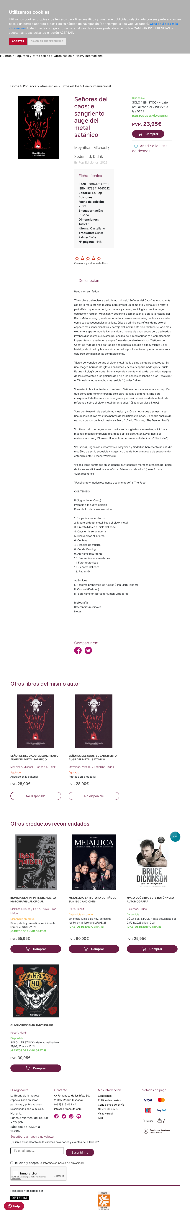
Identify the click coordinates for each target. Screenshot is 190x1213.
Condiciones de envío (111, 1104)
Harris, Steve (41, 908)
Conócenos (105, 1095)
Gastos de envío (107, 1109)
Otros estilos (63, 56)
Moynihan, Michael (22, 766)
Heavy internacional (89, 56)
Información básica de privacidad (63, 1162)
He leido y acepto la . (49, 1163)
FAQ (100, 1117)
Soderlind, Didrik (45, 766)
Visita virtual (105, 1113)
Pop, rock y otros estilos (32, 56)
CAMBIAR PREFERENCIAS (47, 41)
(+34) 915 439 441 (66, 1104)
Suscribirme (80, 1152)
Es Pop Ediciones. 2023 (91, 162)
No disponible (35, 796)
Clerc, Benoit (76, 908)
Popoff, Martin (18, 1032)
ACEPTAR (18, 41)
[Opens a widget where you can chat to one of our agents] (14, 1206)
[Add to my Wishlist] (136, 146)
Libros (7, 56)
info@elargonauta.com (67, 1108)
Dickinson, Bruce (20, 908)
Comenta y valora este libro (90, 263)
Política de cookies (109, 1100)
